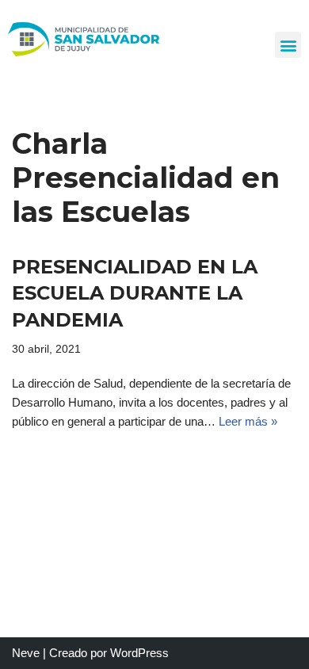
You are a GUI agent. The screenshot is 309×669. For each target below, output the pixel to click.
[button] (288, 45)
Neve (26, 652)
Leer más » (248, 421)
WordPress (139, 652)
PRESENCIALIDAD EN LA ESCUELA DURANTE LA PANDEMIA (135, 293)
